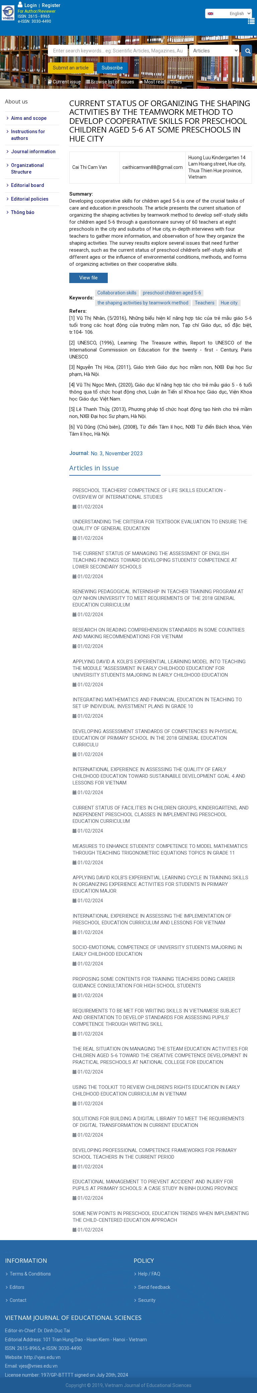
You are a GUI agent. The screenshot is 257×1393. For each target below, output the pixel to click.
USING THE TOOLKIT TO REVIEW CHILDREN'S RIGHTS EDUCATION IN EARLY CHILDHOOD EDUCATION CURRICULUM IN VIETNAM (156, 1090)
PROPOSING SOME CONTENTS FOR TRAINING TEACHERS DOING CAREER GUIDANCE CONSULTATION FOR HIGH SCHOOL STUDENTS (154, 982)
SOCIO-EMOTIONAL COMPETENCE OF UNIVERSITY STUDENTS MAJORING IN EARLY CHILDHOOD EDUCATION (157, 950)
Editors (17, 1287)
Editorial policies (30, 199)
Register (51, 5)
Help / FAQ (149, 1273)
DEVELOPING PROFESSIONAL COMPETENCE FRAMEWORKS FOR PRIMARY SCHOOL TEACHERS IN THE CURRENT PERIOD (155, 1153)
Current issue (66, 81)
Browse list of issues (112, 81)
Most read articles (162, 81)
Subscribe (112, 67)
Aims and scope (29, 118)
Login (29, 5)
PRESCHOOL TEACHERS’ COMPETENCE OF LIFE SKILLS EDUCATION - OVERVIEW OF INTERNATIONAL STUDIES (149, 493)
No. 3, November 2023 (117, 453)
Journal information (33, 151)
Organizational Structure (27, 169)
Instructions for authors (28, 135)
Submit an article (71, 67)
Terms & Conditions (30, 1273)
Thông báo (22, 212)
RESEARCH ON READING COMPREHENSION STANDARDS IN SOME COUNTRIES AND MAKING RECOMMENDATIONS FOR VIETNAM (159, 633)
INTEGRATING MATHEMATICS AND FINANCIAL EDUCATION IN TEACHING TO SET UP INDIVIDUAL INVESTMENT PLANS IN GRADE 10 (157, 703)
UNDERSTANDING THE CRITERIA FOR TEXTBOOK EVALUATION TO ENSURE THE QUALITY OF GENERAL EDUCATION (160, 525)
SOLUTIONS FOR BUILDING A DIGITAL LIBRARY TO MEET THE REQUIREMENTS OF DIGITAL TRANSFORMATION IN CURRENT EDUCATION (158, 1122)
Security (147, 1300)
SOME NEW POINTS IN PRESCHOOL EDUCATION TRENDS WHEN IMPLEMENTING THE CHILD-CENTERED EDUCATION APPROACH (161, 1216)
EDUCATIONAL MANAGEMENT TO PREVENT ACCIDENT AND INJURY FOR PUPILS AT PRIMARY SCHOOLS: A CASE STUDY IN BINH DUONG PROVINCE (155, 1185)
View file (88, 278)
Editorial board (27, 185)
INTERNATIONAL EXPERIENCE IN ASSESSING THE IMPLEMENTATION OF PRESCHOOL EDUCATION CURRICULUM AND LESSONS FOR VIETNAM (152, 919)
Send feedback (154, 1287)
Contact (18, 1300)
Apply (246, 51)
